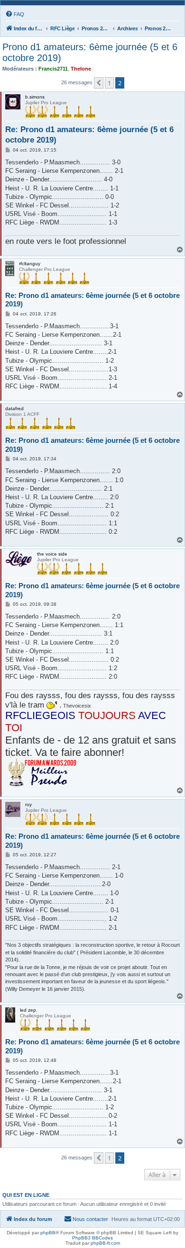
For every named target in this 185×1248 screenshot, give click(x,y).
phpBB (48, 1232)
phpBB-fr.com (105, 1243)
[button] (98, 83)
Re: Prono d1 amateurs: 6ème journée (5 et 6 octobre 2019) (89, 134)
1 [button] (109, 83)
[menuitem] (14, 14)
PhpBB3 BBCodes (92, 1237)
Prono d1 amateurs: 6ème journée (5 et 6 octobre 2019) (89, 52)
